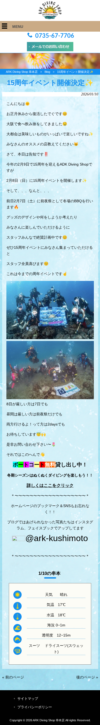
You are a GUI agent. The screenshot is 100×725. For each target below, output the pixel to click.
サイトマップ (27, 699)
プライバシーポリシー (34, 707)
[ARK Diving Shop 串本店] (50, 18)
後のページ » (87, 677)
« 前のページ (13, 677)
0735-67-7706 (54, 36)
